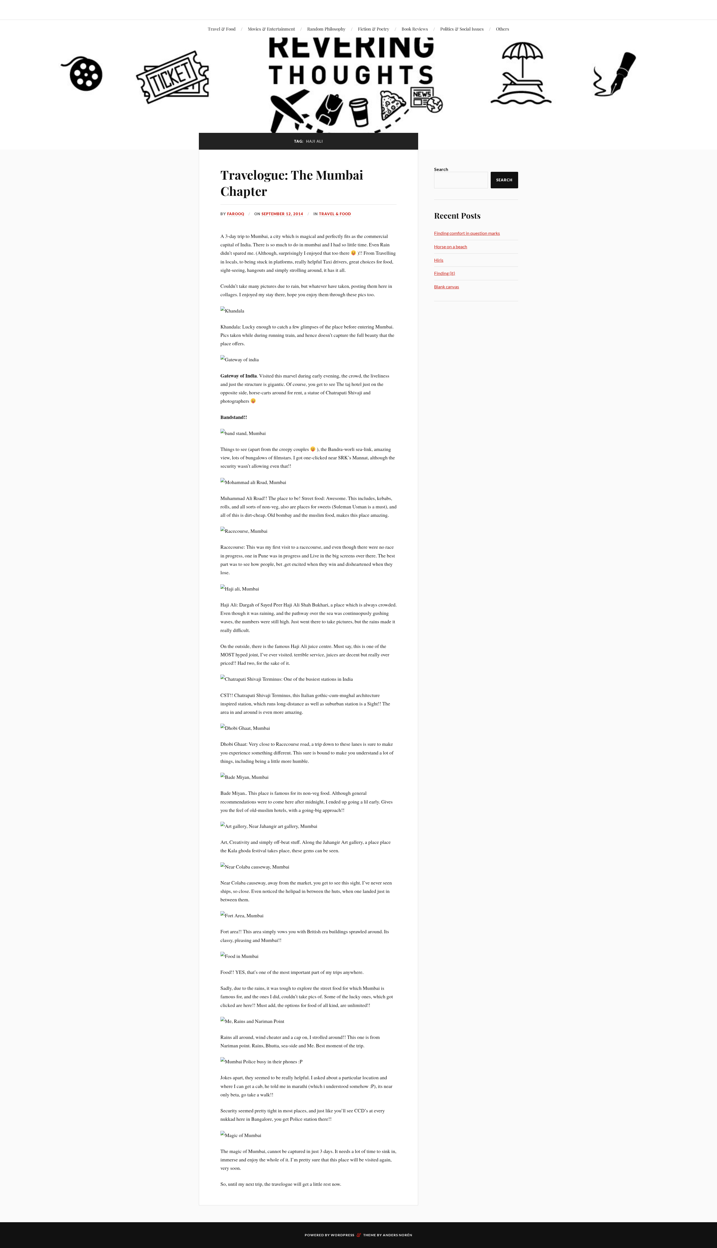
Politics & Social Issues (462, 29)
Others (502, 29)
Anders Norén (397, 1235)
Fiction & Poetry (373, 29)
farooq (235, 214)
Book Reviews (415, 29)
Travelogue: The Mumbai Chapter (291, 182)
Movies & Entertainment (271, 29)
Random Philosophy (326, 29)
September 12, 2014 (282, 214)
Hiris (438, 260)
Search (441, 169)
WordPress (342, 1235)
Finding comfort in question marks (467, 233)
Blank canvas (446, 286)
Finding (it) (444, 273)
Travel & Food (222, 29)
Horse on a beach (450, 246)
